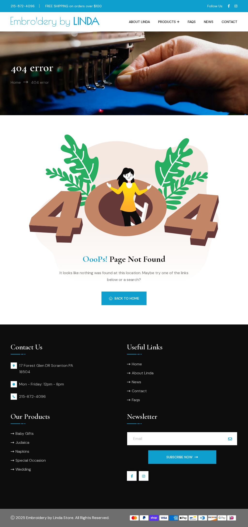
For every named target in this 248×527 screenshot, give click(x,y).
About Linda (139, 22)
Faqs (192, 22)
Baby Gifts (25, 433)
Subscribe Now (179, 457)
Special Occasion (31, 460)
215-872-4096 (23, 6)
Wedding (23, 469)
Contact (229, 22)
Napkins (22, 451)
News (208, 22)
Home (16, 82)
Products (167, 22)
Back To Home (127, 298)
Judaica (22, 442)
